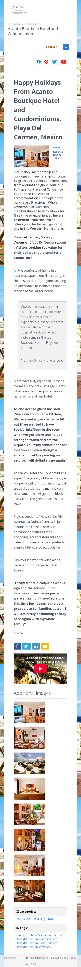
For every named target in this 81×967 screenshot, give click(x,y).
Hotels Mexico (48, 943)
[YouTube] (64, 62)
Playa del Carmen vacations (33, 947)
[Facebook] (39, 62)
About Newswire (39, 957)
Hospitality (38, 919)
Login (33, 964)
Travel (50, 919)
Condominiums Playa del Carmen (37, 941)
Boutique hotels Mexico (31, 935)
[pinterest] (46, 62)
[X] (54, 62)
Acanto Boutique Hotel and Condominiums (33, 31)
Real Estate (23, 919)
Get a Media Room (65, 957)
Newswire (10, 957)
